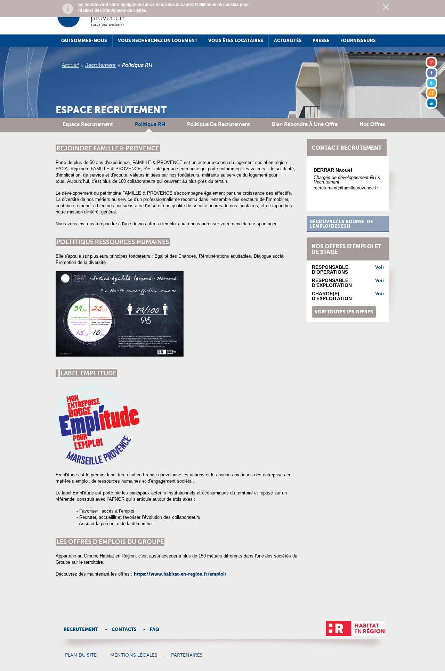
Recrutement (100, 65)
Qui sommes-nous (84, 40)
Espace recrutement (88, 124)
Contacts (124, 629)
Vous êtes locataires (235, 40)
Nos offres (372, 124)
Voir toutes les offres (344, 311)
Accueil (70, 65)
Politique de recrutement (218, 124)
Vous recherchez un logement (157, 40)
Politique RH (150, 124)
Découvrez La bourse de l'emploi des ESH (341, 224)
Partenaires (187, 655)
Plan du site (81, 655)
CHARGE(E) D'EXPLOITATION (332, 296)
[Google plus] (432, 63)
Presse (321, 40)
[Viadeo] (432, 94)
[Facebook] (432, 73)
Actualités (288, 40)
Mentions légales (133, 655)
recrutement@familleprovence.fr (346, 187)
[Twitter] (432, 84)
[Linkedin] (432, 104)
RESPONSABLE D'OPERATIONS (330, 269)
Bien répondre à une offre (305, 124)
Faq (154, 629)
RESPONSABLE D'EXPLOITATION (332, 283)
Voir (379, 267)
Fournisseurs (358, 40)
